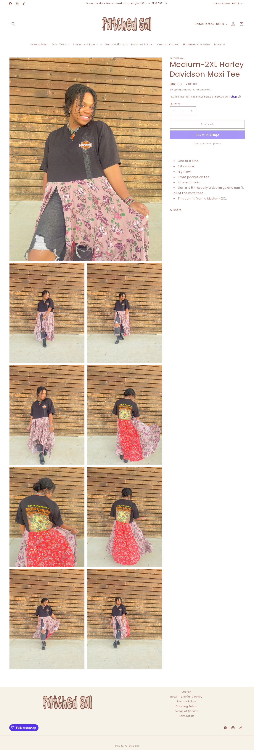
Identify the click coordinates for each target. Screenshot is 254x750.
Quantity (175, 103)
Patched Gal (132, 745)
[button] (13, 24)
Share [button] (177, 210)
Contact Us (186, 716)
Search (186, 692)
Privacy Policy (186, 701)
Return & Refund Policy (186, 697)
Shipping (175, 89)
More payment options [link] (207, 143)
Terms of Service (186, 711)
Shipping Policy (186, 706)
